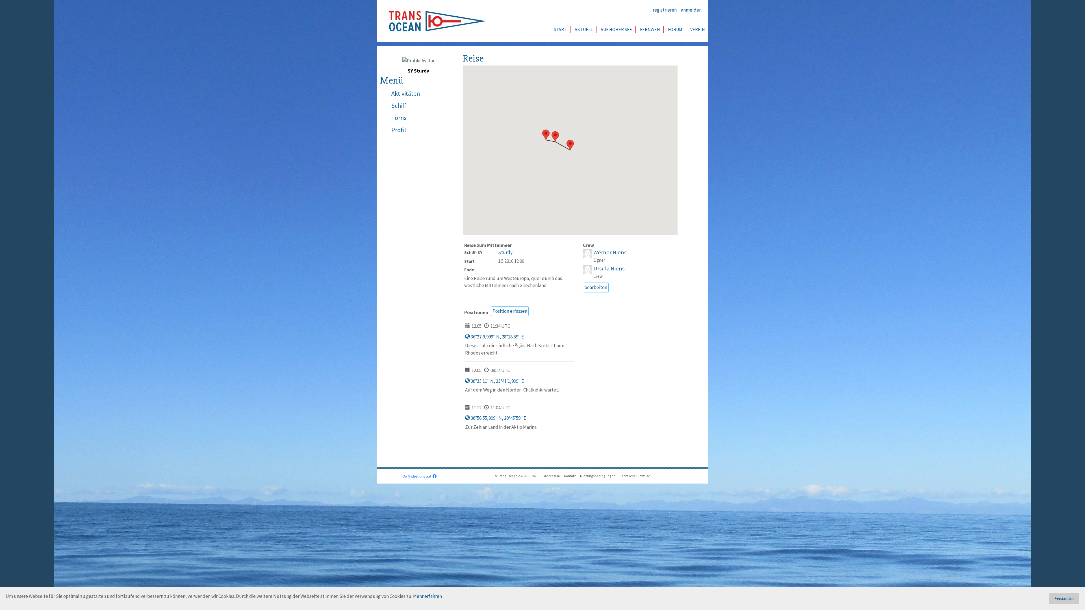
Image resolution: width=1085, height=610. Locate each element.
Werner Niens (609, 252)
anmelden (691, 10)
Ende (469, 269)
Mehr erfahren (427, 596)
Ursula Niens (608, 268)
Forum (675, 29)
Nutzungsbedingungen (597, 476)
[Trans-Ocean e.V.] (435, 21)
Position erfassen (509, 311)
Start (560, 29)
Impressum (551, 476)
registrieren (665, 10)
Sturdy (505, 252)
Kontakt (570, 476)
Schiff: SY (473, 252)
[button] (570, 145)
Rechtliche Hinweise (635, 476)
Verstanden (1064, 598)
